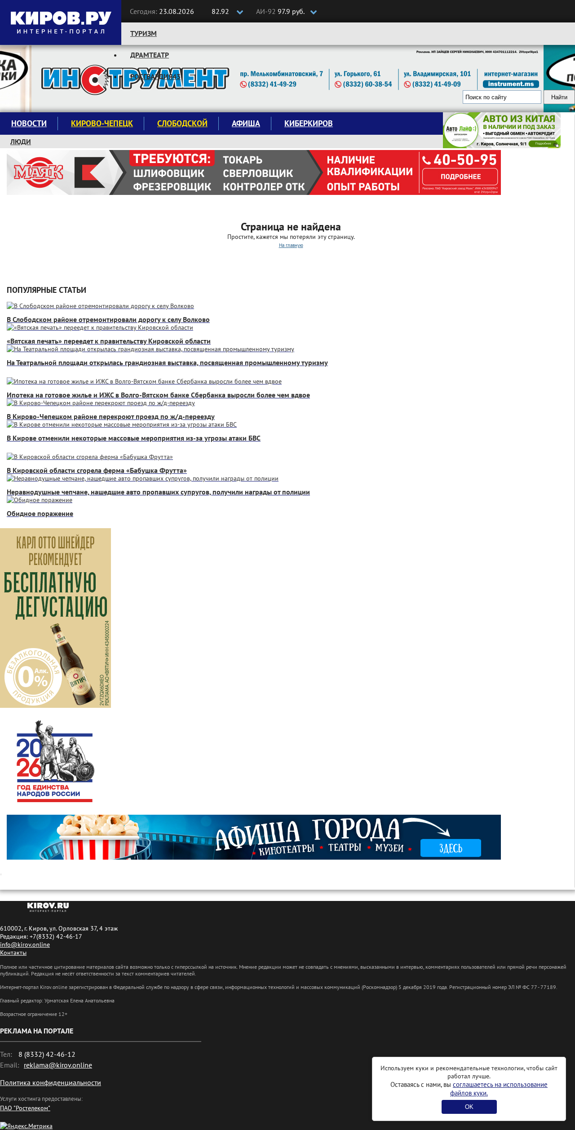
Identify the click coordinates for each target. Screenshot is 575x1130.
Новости (29, 123)
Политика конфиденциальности (50, 1082)
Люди (20, 141)
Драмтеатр (149, 54)
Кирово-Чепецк (102, 123)
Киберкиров (308, 123)
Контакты (13, 953)
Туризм (143, 33)
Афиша (246, 123)
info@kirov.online (25, 944)
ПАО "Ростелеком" (25, 1108)
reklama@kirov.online (58, 1064)
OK (469, 1107)
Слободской (182, 123)
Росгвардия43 (155, 76)
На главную (291, 245)
